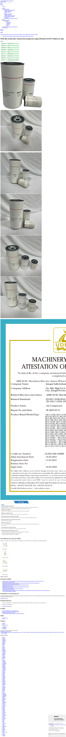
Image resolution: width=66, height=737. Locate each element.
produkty (1, 30)
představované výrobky (4, 631)
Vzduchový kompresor (37, 632)
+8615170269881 (4, 633)
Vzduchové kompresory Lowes (17, 632)
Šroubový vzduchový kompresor (28, 632)
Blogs (1, 3)
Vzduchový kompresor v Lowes (58, 632)
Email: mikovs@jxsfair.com (6, 606)
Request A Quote (3, 1)
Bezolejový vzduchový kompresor (47, 632)
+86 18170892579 (3, 0)
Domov (1, 29)
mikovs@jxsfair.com (10, 0)
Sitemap (9, 631)
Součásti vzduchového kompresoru (6, 632)
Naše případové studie (4, 598)
